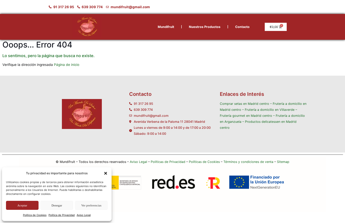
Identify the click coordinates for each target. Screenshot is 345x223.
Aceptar (22, 205)
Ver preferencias (91, 205)
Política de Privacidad (62, 215)
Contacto (242, 27)
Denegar (57, 205)
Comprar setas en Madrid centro (244, 104)
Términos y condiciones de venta (248, 162)
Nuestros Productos (204, 27)
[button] (106, 173)
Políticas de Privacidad (168, 162)
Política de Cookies (35, 215)
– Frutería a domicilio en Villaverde (267, 110)
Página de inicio (66, 65)
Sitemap (283, 162)
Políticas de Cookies (204, 162)
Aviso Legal (84, 215)
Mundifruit (166, 27)
